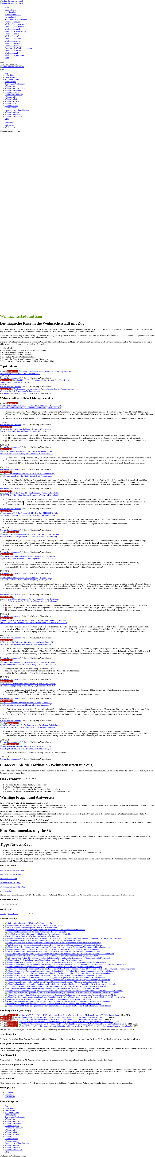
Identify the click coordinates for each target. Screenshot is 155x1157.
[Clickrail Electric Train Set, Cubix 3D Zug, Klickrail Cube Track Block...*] (41, 380)
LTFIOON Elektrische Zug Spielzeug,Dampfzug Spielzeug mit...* (25, 580)
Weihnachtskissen (11, 1136)
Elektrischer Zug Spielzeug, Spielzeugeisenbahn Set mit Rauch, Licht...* (27, 644)
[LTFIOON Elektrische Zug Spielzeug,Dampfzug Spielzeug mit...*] (26, 578)
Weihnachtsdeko (11, 1130)
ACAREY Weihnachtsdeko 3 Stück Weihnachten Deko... (105, 1024)
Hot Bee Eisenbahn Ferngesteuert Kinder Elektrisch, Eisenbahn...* (25, 705)
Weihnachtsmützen (12, 1145)
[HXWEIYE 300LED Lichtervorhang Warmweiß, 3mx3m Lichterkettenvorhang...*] (51, 1026)
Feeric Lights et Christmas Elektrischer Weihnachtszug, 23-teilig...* (25, 749)
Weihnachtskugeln (12, 1126)
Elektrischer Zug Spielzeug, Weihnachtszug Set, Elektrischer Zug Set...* (27, 686)
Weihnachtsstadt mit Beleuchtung (12, 874)
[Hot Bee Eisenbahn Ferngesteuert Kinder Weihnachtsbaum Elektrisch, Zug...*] (30, 534)
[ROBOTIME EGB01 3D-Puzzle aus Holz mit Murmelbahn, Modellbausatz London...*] (34, 620)
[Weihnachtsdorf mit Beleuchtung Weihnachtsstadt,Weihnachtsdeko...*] (27, 451)
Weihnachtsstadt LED (8, 879)
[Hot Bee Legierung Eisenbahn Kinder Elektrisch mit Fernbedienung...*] (27, 474)
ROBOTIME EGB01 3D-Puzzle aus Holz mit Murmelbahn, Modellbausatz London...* (33, 623)
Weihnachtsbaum (11, 1119)
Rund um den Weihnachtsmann (17, 1143)
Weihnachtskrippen (12, 1141)
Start (6, 1106)
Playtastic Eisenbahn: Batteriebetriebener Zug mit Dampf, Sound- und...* (28, 558)
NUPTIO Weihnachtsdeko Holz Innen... (89, 1019)
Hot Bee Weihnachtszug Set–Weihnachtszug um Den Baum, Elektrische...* (29, 727)
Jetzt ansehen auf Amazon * (10, 378)
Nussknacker (10, 1110)
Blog (7, 1152)
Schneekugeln (10, 1115)
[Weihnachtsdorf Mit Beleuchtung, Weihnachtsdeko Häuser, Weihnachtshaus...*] (43, 389)
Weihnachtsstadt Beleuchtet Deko (13, 887)
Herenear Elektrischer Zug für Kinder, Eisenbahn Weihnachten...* (25, 431)
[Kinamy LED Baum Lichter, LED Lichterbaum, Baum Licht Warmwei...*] (48, 1015)
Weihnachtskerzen (12, 1134)
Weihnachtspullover (12, 1147)
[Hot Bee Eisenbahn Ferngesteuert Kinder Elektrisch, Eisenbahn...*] (26, 703)
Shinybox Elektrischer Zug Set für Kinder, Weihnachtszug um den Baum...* (29, 601)
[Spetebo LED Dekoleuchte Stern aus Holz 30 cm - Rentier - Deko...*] (39, 1017)
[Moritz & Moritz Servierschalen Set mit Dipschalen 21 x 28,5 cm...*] (45, 1022)
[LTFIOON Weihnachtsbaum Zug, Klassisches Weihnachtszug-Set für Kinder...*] (31, 406)
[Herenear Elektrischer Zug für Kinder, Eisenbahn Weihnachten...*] (25, 429)
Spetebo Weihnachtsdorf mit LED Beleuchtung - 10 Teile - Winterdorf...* (28, 664)
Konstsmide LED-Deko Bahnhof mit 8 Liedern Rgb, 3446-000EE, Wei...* (28, 515)
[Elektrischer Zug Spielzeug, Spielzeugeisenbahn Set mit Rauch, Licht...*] (28, 642)
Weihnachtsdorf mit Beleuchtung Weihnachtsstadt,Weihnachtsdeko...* (26, 454)
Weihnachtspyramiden (13, 1150)
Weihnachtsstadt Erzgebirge (10, 883)
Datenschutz (9, 125)
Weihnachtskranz (11, 1139)
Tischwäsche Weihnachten (15, 1117)
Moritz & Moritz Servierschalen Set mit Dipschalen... (92, 1022)
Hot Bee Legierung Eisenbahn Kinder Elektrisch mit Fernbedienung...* (27, 476)
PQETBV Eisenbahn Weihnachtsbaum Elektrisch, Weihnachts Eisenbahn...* (29, 495)
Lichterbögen (10, 1108)
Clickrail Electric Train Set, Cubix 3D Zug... (17, 382)
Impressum (9, 123)
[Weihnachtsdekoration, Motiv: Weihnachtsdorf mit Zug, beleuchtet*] (45, 371)
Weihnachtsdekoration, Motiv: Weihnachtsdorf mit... (20, 374)
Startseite (3, 914)
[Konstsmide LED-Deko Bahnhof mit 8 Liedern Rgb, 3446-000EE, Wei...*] (29, 513)
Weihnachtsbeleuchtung (14, 1128)
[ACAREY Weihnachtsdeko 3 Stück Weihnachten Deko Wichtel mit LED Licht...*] (51, 1024)
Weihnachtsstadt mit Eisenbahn (12, 870)
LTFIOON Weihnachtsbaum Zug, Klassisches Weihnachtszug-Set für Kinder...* (30, 408)
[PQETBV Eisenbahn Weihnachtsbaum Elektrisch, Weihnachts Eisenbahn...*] (30, 493)
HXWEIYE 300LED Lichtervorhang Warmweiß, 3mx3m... (107, 1026)
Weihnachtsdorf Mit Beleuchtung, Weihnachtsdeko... (20, 391)
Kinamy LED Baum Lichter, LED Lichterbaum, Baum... (99, 1015)
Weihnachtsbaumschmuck (15, 1121)
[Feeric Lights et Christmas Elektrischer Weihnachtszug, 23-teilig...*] (26, 746)
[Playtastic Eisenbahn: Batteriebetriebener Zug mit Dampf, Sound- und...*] (28, 556)
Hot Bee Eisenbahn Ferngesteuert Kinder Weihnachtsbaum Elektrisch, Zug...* (30, 536)
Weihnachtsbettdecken (13, 1123)
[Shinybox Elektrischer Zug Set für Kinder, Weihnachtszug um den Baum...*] (29, 599)
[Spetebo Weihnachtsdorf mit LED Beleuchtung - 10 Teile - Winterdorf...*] (28, 662)
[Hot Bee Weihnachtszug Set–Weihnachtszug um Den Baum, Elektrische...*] (29, 725)
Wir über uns (10, 127)
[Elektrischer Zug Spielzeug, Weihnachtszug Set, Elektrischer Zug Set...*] (28, 684)
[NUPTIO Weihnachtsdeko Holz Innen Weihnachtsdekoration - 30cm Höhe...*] (43, 1019)
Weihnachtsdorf (6, 891)
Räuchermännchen (12, 1113)
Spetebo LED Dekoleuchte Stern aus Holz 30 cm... (86, 1017)
